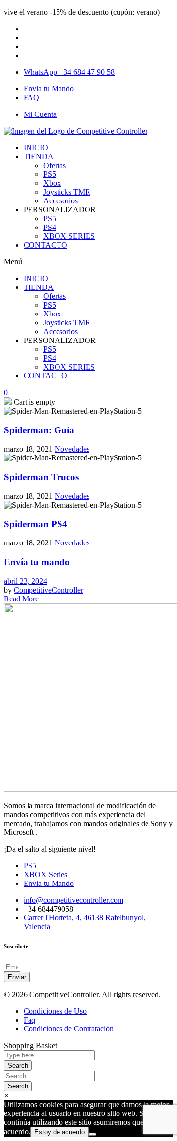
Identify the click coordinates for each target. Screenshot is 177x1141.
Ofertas (54, 165)
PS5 (49, 174)
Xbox (52, 183)
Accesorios (60, 201)
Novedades (72, 449)
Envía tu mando (37, 562)
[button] (88, 261)
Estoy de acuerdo (59, 1132)
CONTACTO (45, 245)
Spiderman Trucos (41, 477)
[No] (92, 1134)
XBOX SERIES (69, 236)
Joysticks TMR (66, 192)
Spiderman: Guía (39, 430)
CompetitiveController (48, 590)
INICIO (36, 147)
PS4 (49, 227)
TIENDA (39, 156)
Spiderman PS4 (35, 524)
